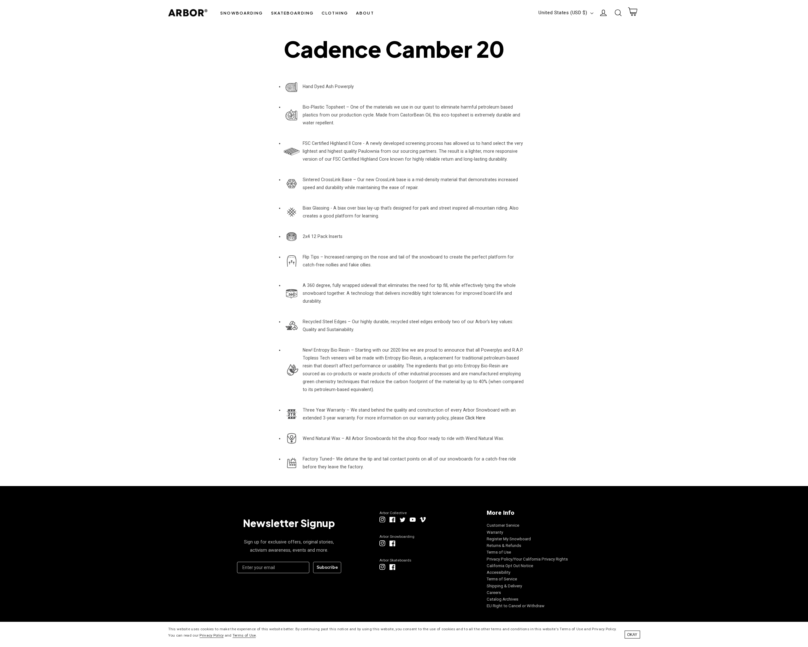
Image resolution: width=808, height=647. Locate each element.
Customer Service (503, 525)
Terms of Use (499, 552)
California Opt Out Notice (510, 565)
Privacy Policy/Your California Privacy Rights (527, 559)
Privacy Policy (211, 635)
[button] (242, 12)
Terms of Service (502, 579)
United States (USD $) (562, 12)
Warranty (495, 532)
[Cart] (632, 12)
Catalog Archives (502, 599)
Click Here (475, 417)
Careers (494, 592)
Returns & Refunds (504, 545)
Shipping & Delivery (504, 586)
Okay (632, 635)
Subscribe (327, 567)
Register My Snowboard (509, 539)
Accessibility (498, 572)
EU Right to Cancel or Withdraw (515, 605)
